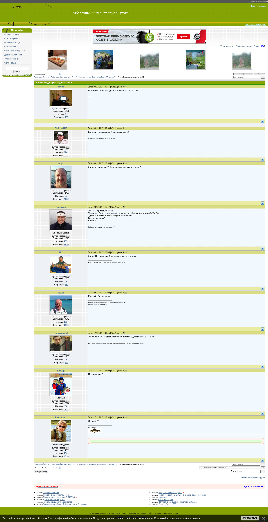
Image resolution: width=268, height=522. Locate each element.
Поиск (256, 46)
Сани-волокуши (165, 499)
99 (125, 417)
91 (125, 87)
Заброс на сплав (51, 492)
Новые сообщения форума (255, 25)
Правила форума (244, 46)
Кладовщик (61, 417)
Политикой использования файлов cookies (177, 518)
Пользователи (227, 46)
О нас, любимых (85, 77)
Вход (253, 6)
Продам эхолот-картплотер (56, 495)
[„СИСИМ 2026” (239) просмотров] (196, 69)
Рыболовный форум (41, 77)
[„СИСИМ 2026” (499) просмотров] (149, 69)
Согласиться (249, 518)
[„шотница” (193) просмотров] (57, 69)
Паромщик (61, 207)
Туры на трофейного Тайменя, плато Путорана (65, 504)
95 (125, 252)
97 (125, 333)
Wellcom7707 (61, 128)
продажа (163, 497)
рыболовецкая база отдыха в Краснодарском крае (182, 495)
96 (125, 292)
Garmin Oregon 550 (167, 504)
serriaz (61, 87)
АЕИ (61, 252)
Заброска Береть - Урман (170, 492)
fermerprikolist (61, 333)
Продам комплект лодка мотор (57, 502)
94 (125, 207)
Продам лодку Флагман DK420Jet (59, 497)
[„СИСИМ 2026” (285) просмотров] (103, 69)
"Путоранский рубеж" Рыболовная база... (178, 502)
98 (125, 370)
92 (125, 128)
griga (60, 163)
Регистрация (261, 6)
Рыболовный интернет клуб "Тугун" (100, 13)
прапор (61, 370)
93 (125, 163)
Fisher (61, 292)
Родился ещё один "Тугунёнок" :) (104, 77)
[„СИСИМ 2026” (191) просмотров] (242, 69)
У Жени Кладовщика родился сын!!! (131, 77)
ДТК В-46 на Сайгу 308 (54, 499)
